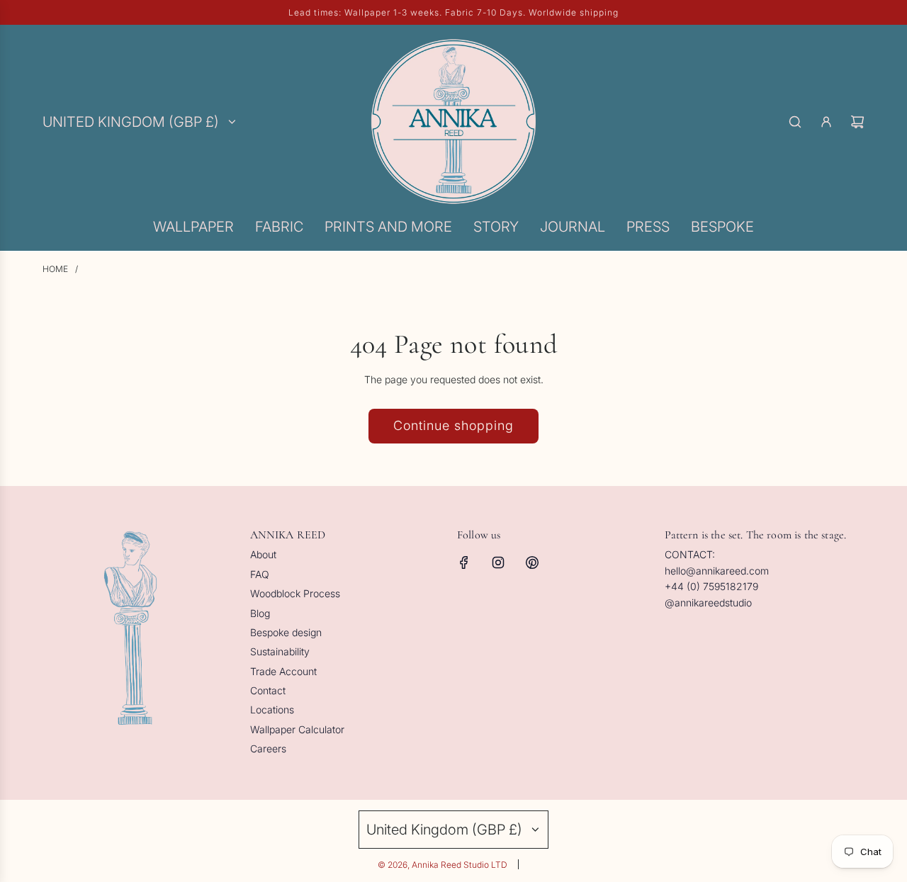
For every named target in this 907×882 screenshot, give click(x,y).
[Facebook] (464, 562)
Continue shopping (453, 425)
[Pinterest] (532, 562)
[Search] (795, 121)
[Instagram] (498, 562)
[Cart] (857, 121)
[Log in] (826, 121)
